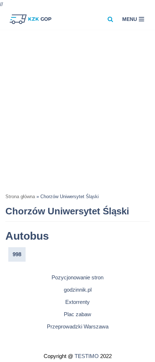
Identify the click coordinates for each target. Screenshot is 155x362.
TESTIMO (87, 356)
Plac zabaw (77, 314)
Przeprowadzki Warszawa (77, 326)
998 (17, 254)
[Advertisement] (77, 110)
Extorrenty (77, 302)
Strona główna (20, 196)
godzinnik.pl (78, 290)
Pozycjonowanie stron (77, 277)
